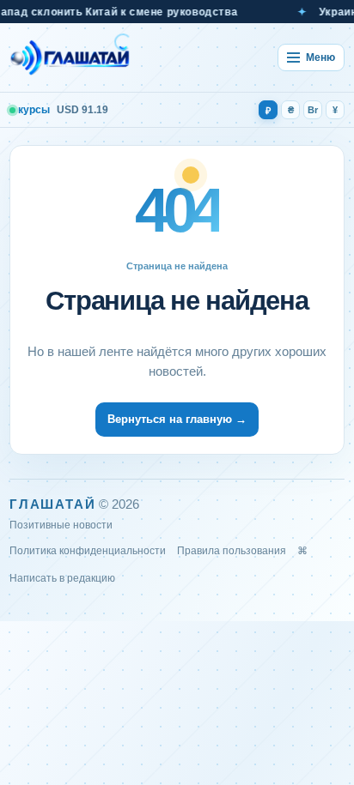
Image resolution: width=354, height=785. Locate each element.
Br (313, 110)
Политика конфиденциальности (87, 551)
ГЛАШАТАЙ (52, 504)
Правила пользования (231, 551)
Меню (320, 57)
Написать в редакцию (62, 578)
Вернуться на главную (177, 419)
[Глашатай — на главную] (70, 57)
